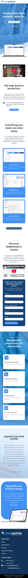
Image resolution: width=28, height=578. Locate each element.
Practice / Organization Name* (11, 305)
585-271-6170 (10, 563)
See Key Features (14, 109)
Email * (5, 299)
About (3, 542)
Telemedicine (5, 545)
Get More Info (14, 26)
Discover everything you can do (14, 228)
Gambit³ (12, 576)
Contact (3, 553)
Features (4, 547)
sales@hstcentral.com (12, 565)
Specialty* (6, 311)
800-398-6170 (10, 560)
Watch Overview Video (14, 22)
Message (6, 316)
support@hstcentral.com (14, 568)
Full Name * (7, 293)
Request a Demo (13, 504)
